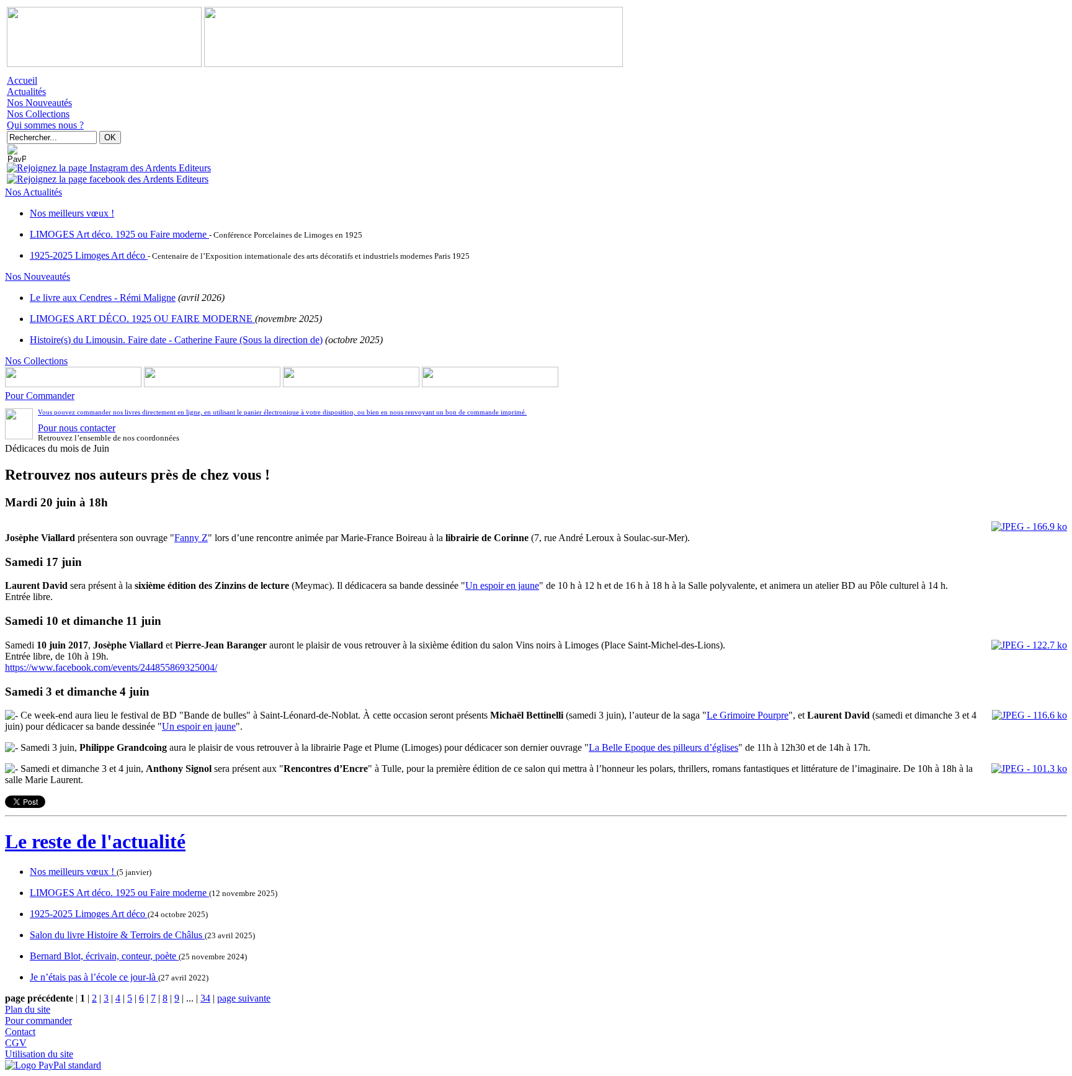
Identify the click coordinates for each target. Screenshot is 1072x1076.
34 (205, 998)
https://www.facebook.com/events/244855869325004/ (111, 667)
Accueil (22, 80)
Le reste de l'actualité (95, 841)
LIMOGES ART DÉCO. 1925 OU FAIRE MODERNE (142, 318)
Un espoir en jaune (502, 585)
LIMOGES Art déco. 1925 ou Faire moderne (119, 234)
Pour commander (38, 1020)
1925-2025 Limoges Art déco (89, 255)
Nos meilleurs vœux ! (72, 213)
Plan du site (27, 1009)
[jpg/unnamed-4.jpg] (1029, 526)
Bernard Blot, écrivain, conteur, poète (104, 956)
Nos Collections (38, 114)
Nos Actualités (33, 192)
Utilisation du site (39, 1054)
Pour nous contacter (76, 428)
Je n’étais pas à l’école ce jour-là (94, 977)
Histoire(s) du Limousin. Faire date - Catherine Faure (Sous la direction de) (176, 339)
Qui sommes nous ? (45, 125)
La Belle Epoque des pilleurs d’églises (663, 747)
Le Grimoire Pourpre (747, 715)
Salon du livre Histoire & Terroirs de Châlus (117, 935)
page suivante (243, 998)
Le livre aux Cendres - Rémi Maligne (103, 297)
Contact (20, 1031)
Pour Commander (39, 395)
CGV (16, 1043)
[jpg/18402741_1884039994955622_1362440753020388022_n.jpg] (1029, 645)
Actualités (26, 91)
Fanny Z (191, 537)
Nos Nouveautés (39, 102)
